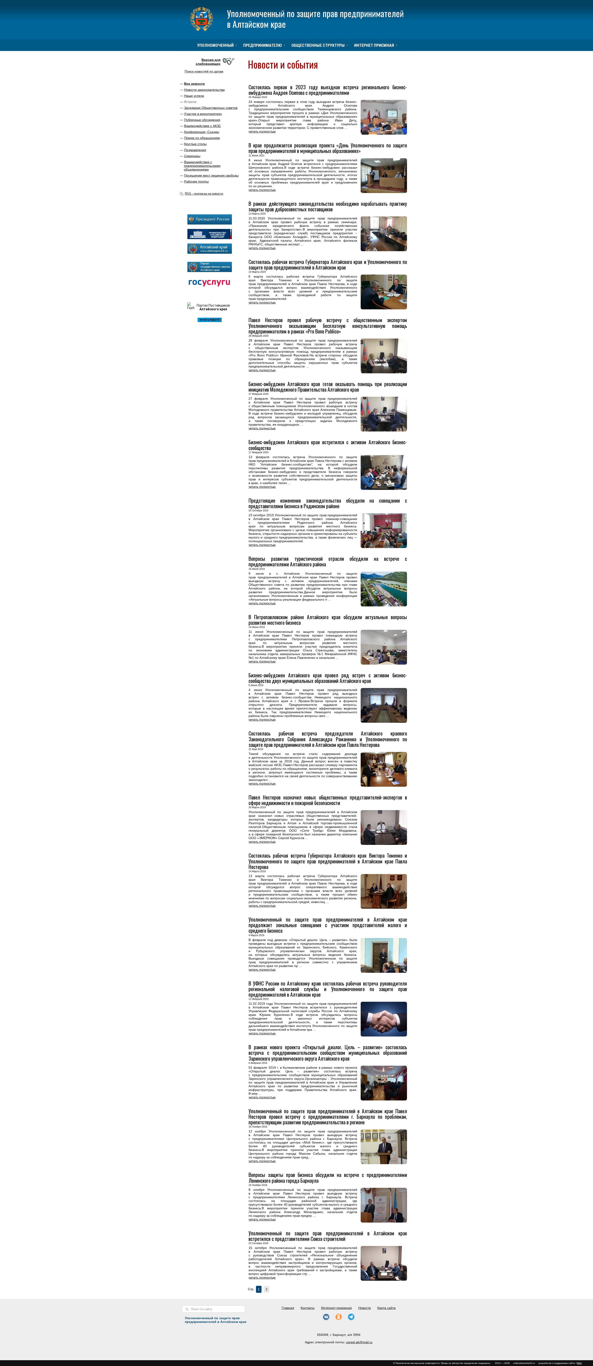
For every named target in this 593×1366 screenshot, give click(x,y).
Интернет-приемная (336, 1308)
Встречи (190, 102)
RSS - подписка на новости (204, 193)
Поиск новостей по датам (204, 71)
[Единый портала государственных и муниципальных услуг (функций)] (209, 288)
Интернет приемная (374, 45)
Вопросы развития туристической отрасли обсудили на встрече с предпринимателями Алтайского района (328, 561)
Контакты (308, 1308)
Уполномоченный (215, 45)
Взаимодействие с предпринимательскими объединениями (202, 165)
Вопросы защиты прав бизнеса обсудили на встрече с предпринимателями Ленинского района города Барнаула (328, 1177)
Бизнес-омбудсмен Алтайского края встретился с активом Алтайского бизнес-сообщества (328, 444)
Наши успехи (194, 96)
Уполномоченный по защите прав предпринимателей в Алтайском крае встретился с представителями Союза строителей (328, 1235)
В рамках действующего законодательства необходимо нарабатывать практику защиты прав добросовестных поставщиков (328, 206)
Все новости (194, 84)
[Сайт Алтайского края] (209, 252)
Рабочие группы (196, 181)
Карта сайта (386, 1308)
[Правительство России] (209, 238)
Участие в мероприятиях (203, 114)
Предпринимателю (262, 45)
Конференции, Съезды (201, 132)
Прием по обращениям (202, 138)
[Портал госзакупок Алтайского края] (209, 271)
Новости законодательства (204, 90)
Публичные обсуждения (202, 120)
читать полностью (262, 131)
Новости (364, 1308)
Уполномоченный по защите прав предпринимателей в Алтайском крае (315, 18)
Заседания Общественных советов (210, 108)
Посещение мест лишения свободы (211, 175)
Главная (288, 1308)
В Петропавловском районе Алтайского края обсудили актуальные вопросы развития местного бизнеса (328, 619)
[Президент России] (209, 223)
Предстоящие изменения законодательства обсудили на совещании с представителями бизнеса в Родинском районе (328, 503)
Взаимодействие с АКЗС (202, 126)
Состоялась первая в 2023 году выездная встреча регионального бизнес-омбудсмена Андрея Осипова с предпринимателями (328, 89)
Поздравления (195, 150)
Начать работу (210, 320)
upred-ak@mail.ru (359, 1342)
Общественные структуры (318, 45)
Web (579, 1363)
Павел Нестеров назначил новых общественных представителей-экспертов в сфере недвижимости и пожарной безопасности (328, 799)
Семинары (192, 156)
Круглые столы (195, 144)
